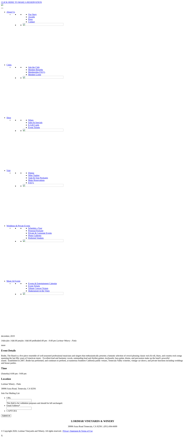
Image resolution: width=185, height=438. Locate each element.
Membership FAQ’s (36, 72)
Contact (31, 22)
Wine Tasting (33, 175)
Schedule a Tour (35, 228)
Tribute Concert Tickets (38, 288)
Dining (31, 173)
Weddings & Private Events (18, 226)
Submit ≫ (6, 416)
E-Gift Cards (33, 125)
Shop (9, 118)
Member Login (34, 74)
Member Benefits (35, 70)
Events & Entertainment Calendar (42, 283)
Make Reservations (36, 180)
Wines (30, 120)
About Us (11, 12)
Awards (31, 17)
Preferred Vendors (36, 238)
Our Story (32, 14)
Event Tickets (34, 127)
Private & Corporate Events (40, 233)
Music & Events (13, 281)
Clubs (9, 65)
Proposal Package (35, 230)
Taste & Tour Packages (38, 178)
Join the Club (34, 67)
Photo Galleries (34, 235)
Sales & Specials (35, 122)
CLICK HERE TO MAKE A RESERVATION (21, 2)
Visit (8, 170)
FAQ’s (31, 183)
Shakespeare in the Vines (39, 291)
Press (30, 19)
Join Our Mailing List (10, 393)
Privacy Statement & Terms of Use (78, 431)
